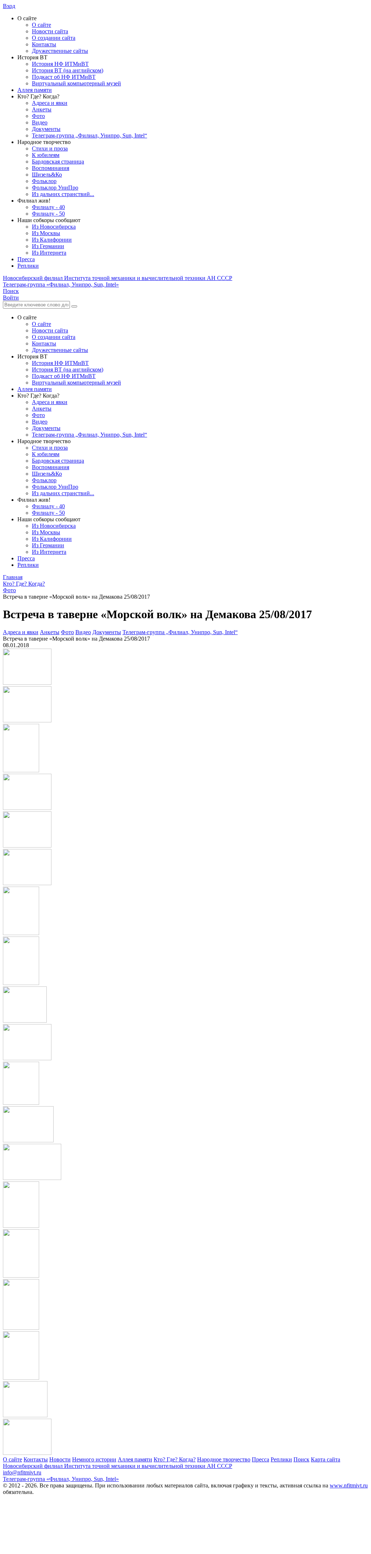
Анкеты (41, 109)
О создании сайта (53, 38)
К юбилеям (45, 155)
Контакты (44, 44)
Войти (11, 297)
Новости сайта (50, 31)
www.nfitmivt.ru (349, 1485)
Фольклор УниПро (55, 187)
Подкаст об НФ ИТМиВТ (64, 77)
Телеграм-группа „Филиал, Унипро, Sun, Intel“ (89, 135)
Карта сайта (325, 1459)
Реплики (28, 266)
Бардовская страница (58, 161)
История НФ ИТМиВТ (60, 64)
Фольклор (44, 181)
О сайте (41, 25)
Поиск (301, 1459)
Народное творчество (223, 1459)
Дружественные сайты (60, 51)
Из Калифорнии (52, 240)
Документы (46, 129)
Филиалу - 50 (48, 214)
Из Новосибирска (54, 227)
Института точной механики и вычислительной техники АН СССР (117, 278)
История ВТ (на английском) (67, 70)
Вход (9, 6)
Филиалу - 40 (48, 207)
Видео (39, 122)
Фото (38, 116)
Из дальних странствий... (63, 194)
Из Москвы (46, 233)
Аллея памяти (34, 90)
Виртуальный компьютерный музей (76, 83)
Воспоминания (50, 168)
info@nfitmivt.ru (22, 1472)
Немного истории (94, 1459)
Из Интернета (49, 253)
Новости (60, 1459)
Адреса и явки (49, 103)
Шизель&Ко (47, 174)
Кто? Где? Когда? (175, 1459)
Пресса (26, 259)
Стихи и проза (50, 148)
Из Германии (48, 246)
